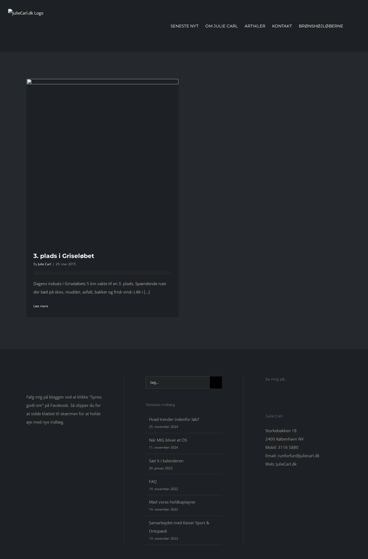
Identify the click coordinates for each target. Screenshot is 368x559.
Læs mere (40, 306)
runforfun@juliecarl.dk (299, 455)
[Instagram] (274, 394)
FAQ (153, 481)
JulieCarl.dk (286, 464)
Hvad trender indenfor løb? (174, 419)
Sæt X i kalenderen (166, 460)
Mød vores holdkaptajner (172, 502)
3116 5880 (288, 447)
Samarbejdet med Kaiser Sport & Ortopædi (179, 527)
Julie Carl (44, 264)
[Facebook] (267, 394)
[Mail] (281, 394)
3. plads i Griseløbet (63, 256)
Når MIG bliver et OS (168, 440)
